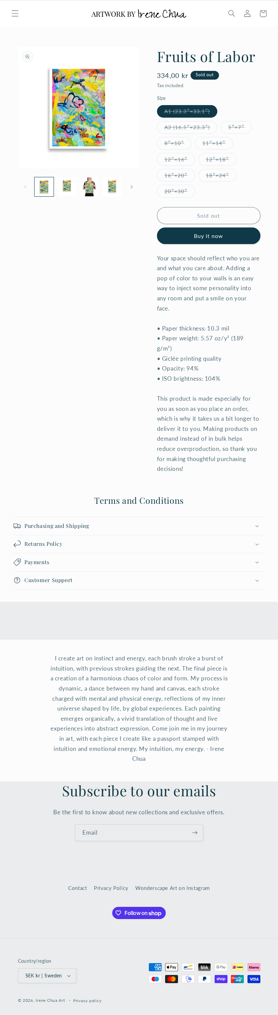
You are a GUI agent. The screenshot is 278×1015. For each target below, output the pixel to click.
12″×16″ (179, 161)
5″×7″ (240, 129)
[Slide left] (25, 186)
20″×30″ (179, 193)
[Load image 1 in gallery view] (44, 186)
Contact (77, 888)
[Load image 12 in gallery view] (89, 186)
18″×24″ (221, 177)
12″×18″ (221, 161)
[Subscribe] (195, 832)
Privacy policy (87, 1000)
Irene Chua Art (50, 1000)
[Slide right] (131, 186)
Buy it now (208, 236)
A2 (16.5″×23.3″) (191, 129)
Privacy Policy (111, 888)
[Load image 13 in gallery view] (111, 186)
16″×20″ (179, 177)
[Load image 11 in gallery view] (66, 186)
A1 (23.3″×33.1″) (191, 113)
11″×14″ (217, 145)
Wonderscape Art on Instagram (172, 888)
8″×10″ (178, 145)
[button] (15, 13)
